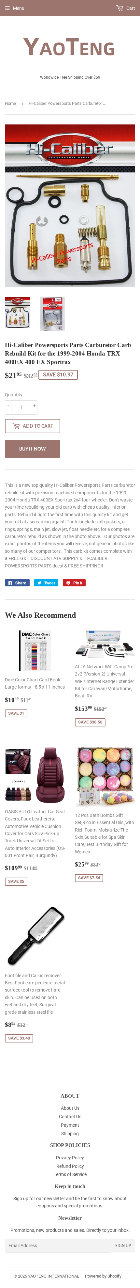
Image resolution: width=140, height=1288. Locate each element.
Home (10, 103)
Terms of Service (70, 1174)
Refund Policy (70, 1166)
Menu (18, 8)
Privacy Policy (70, 1157)
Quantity (13, 394)
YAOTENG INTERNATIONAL (53, 1276)
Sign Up (123, 1245)
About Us (70, 1108)
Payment (70, 1125)
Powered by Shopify (103, 1276)
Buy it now (32, 449)
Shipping (70, 1133)
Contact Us (70, 1116)
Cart (130, 8)
